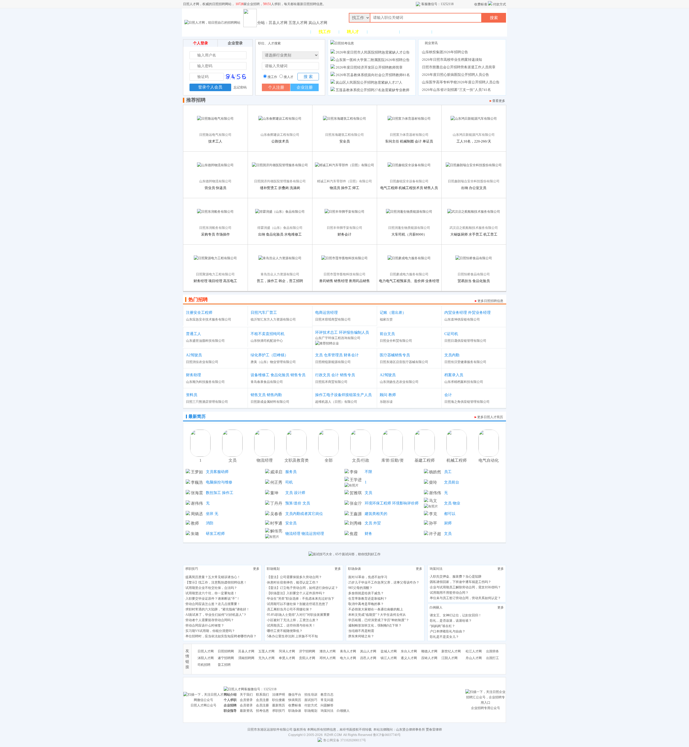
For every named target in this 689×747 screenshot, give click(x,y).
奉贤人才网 (287, 658)
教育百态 (327, 694)
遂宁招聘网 (226, 658)
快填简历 (294, 700)
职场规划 (273, 569)
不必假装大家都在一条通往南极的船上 (375, 609)
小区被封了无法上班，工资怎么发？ (293, 620)
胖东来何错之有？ (361, 636)
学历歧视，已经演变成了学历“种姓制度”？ (378, 620)
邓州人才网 (327, 658)
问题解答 (327, 705)
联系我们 (262, 694)
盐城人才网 (389, 651)
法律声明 (278, 694)
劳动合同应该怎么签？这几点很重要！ (212, 604)
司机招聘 (204, 665)
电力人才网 (348, 658)
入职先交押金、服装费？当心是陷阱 (455, 576)
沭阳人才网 (206, 658)
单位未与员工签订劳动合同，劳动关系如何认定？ (465, 598)
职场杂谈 (354, 569)
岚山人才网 (317, 23)
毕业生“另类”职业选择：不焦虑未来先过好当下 (300, 598)
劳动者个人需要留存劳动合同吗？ (209, 620)
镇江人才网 (389, 658)
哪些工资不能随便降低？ (285, 631)
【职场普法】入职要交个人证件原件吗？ (296, 593)
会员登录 (246, 700)
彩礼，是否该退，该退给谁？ (451, 620)
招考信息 (262, 711)
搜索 (494, 18)
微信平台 (294, 694)
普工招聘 (224, 665)
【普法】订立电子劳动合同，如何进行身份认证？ (302, 588)
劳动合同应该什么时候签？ (204, 625)
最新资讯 (246, 711)
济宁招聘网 (307, 651)
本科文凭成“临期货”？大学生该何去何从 (377, 615)
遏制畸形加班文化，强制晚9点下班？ (375, 625)
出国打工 (492, 658)
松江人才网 (474, 651)
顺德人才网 (429, 651)
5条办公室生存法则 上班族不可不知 (292, 636)
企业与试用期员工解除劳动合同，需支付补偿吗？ (465, 587)
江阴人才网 (449, 658)
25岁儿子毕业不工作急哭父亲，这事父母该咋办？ (383, 582)
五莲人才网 (298, 23)
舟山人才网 (474, 658)
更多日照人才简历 (490, 417)
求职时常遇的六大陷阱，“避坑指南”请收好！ (217, 609)
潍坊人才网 (327, 651)
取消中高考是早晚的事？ (366, 604)
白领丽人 (343, 711)
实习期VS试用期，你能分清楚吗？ (210, 631)
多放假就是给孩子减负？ (366, 593)
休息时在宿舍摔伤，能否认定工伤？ (293, 582)
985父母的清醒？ (360, 588)
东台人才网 (409, 651)
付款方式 (499, 4)
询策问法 (436, 569)
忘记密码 (240, 87)
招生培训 (310, 694)
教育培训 (415, 32)
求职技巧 (191, 569)
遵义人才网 (409, 658)
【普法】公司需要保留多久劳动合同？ (294, 577)
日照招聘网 (226, 651)
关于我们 (246, 694)
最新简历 (278, 705)
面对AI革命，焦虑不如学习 (367, 577)
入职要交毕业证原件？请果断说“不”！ (212, 598)
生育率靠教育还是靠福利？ (367, 598)
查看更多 (498, 101)
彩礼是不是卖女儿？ (444, 637)
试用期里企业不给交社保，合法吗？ (211, 588)
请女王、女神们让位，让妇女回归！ (455, 615)
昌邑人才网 (368, 658)
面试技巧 (310, 700)
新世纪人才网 (451, 651)
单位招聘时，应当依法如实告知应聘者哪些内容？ (220, 636)
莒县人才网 (278, 23)
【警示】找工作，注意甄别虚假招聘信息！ (216, 582)
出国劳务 (492, 651)
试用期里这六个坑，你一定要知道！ (211, 593)
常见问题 (327, 700)
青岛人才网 (348, 651)
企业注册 (305, 87)
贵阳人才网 (307, 658)
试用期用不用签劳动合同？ (449, 593)
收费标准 (480, 4)
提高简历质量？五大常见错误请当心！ (212, 577)
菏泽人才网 (287, 651)
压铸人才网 (429, 658)
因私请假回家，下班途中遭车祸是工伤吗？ (460, 582)
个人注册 (276, 87)
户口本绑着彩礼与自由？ (447, 631)
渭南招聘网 (246, 658)
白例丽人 (436, 607)
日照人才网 (206, 651)
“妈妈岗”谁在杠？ (442, 626)
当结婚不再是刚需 (361, 631)
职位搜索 (278, 700)
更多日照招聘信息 (490, 301)
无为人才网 (266, 658)
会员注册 (262, 700)
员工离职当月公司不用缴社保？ (289, 609)
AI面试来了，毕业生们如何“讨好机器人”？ (216, 615)
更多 (256, 569)
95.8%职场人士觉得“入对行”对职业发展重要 (298, 615)
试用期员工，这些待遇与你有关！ (291, 625)
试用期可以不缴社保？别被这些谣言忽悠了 (297, 604)
